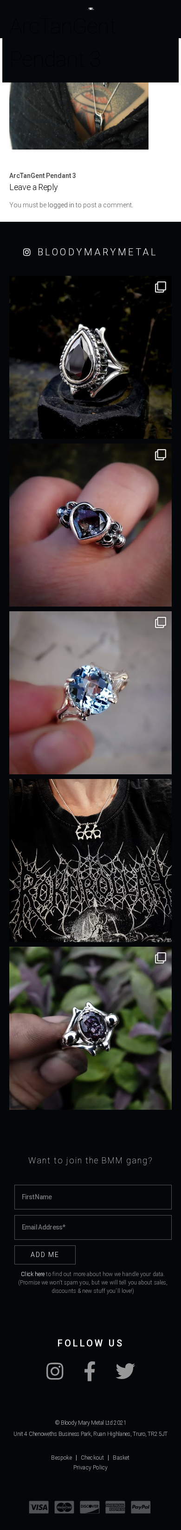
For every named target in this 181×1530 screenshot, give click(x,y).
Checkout (92, 1458)
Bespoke (61, 1458)
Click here (33, 1274)
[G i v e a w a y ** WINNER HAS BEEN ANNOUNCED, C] (90, 860)
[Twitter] (125, 1376)
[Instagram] (55, 1376)
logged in (61, 205)
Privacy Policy (90, 1467)
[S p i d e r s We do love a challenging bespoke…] (90, 525)
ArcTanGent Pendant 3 (42, 175)
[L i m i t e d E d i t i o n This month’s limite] (90, 692)
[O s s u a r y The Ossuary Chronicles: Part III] (90, 357)
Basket (121, 1458)
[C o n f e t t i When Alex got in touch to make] (90, 1028)
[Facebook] (90, 1376)
